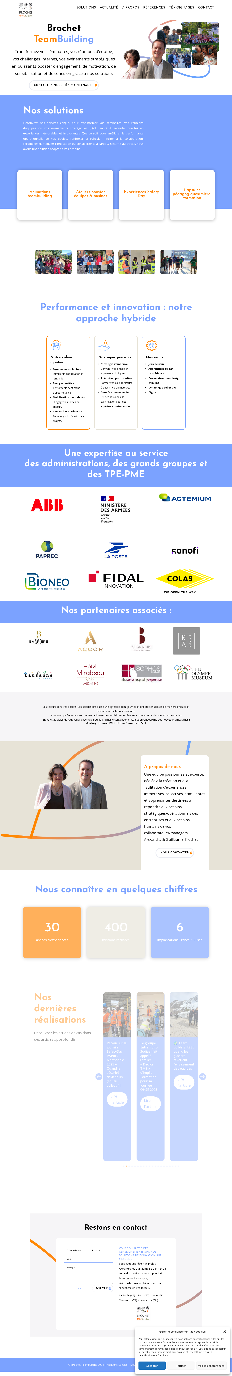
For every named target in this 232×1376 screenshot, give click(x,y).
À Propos (130, 7)
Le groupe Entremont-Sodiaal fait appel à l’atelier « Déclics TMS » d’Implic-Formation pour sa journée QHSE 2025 (149, 1062)
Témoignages (181, 7)
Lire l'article (117, 1094)
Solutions (86, 7)
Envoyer (100, 1284)
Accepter (152, 1365)
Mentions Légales (117, 1360)
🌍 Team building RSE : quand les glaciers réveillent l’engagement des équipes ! (184, 1051)
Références (154, 7)
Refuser (181, 1365)
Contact (206, 7)
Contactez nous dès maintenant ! (64, 85)
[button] (225, 1331)
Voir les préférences (211, 1365)
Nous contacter (175, 848)
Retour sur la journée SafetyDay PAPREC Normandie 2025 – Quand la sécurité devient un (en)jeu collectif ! (117, 1060)
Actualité (109, 7)
